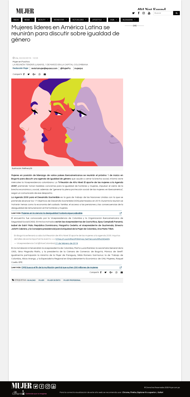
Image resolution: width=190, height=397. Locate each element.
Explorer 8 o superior (146, 392)
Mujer (41, 280)
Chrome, (126, 392)
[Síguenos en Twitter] (36, 386)
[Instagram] (143, 13)
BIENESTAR (59, 19)
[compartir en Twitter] (29, 74)
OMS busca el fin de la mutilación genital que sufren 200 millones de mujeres (59, 267)
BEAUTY (41, 19)
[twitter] (133, 13)
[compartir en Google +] (34, 74)
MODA (27, 19)
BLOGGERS (128, 19)
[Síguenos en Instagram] (48, 386)
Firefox (133, 392)
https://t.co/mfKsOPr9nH (68, 239)
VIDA (112, 19)
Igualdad (31, 280)
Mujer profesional (72, 280)
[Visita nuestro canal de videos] (54, 386)
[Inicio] (25, 11)
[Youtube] (149, 13)
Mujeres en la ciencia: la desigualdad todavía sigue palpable (51, 213)
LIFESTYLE (97, 19)
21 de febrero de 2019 (66, 243)
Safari (160, 392)
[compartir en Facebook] (23, 74)
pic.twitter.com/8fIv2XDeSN (95, 239)
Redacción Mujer (20, 68)
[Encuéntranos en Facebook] (42, 386)
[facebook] (138, 13)
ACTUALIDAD (78, 19)
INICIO (16, 19)
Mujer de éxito (53, 280)
